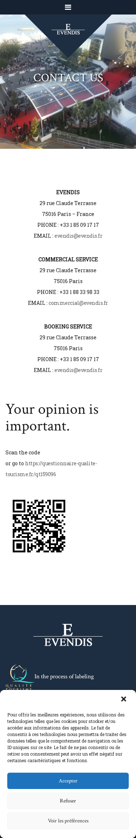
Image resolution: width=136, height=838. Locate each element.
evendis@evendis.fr (78, 235)
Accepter (68, 780)
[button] (124, 699)
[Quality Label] (19, 677)
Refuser (68, 800)
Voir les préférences (68, 820)
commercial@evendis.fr (78, 302)
